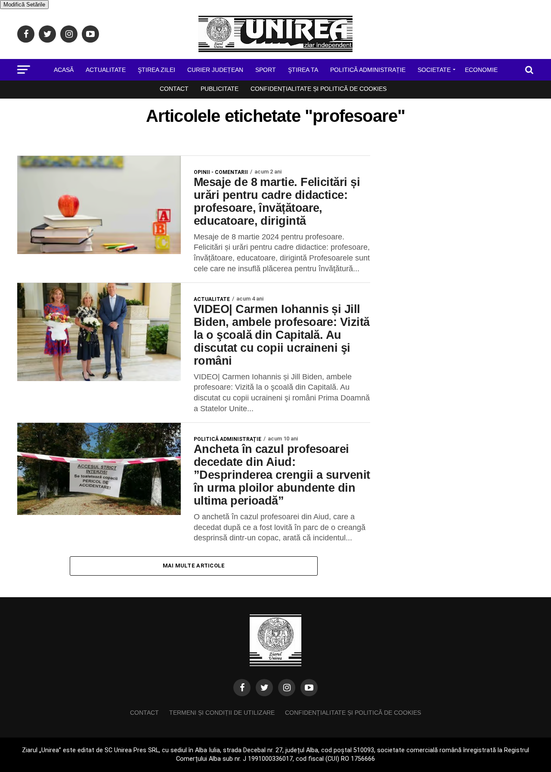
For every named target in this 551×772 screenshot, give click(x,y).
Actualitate (106, 69)
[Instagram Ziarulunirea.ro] (286, 687)
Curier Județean (215, 69)
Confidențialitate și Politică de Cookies (319, 88)
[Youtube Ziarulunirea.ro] (309, 687)
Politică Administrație (368, 69)
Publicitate (219, 88)
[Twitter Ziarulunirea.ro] (264, 687)
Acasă (64, 69)
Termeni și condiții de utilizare (222, 712)
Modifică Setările (24, 4)
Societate (434, 69)
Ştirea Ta (303, 69)
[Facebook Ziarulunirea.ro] (242, 687)
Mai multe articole (194, 565)
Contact (174, 88)
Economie (481, 69)
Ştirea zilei (156, 69)
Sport (265, 69)
